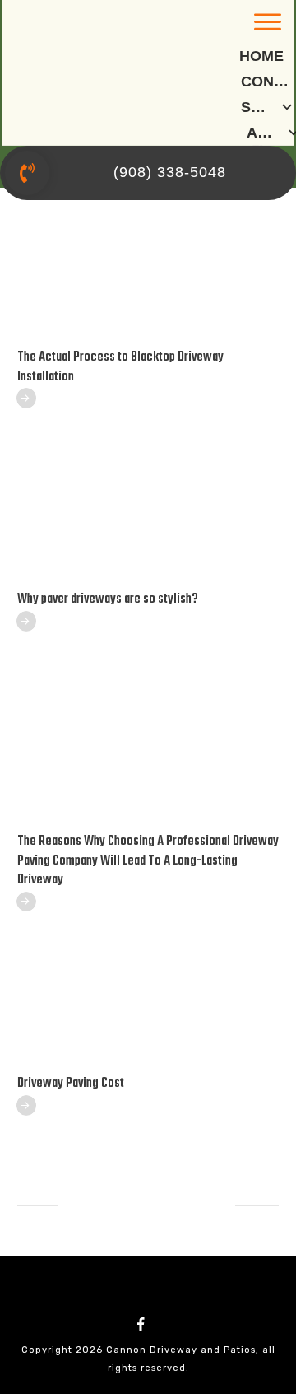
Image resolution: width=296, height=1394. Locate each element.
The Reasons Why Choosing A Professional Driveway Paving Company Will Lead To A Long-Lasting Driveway (148, 861)
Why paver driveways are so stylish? (107, 599)
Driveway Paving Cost (70, 1083)
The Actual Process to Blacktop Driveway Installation (120, 367)
